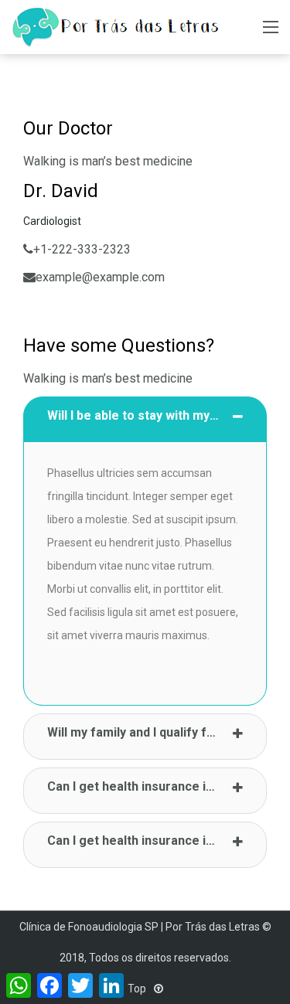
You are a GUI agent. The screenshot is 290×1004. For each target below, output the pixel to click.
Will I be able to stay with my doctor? (153, 415)
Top (138, 988)
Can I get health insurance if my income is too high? (156, 786)
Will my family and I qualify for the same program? (156, 732)
